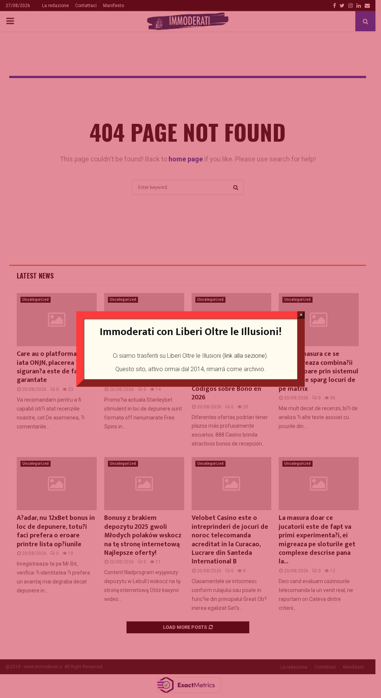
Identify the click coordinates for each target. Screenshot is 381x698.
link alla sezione (244, 355)
